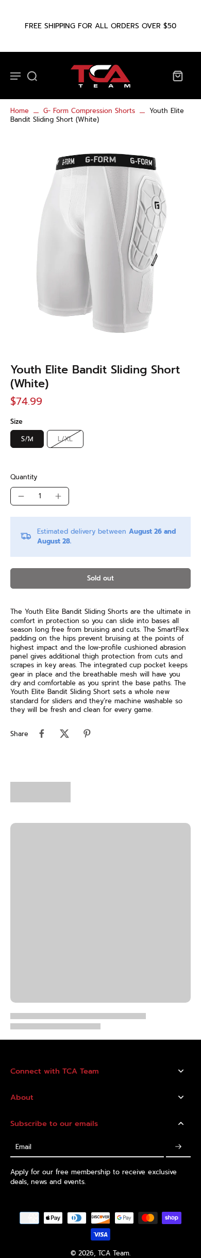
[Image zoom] (100, 240)
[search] (32, 75)
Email (23, 1146)
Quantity (23, 477)
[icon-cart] (177, 75)
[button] (100, 578)
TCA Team (113, 1253)
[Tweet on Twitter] (64, 733)
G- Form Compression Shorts (89, 111)
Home (19, 111)
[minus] (21, 496)
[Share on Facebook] (41, 733)
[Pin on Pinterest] (87, 733)
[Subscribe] (178, 1146)
